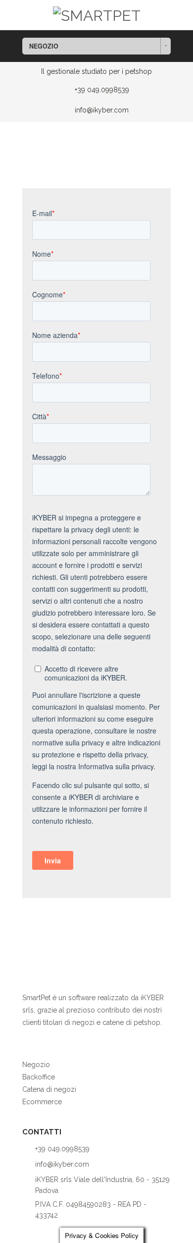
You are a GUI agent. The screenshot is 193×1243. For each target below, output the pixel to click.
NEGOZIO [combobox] (43, 46)
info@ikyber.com (102, 110)
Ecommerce (42, 1102)
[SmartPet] (97, 14)
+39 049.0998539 (102, 90)
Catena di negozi (49, 1089)
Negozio (36, 1065)
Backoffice (38, 1077)
